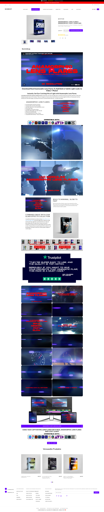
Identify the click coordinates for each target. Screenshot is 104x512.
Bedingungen (43, 508)
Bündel (37, 493)
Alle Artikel (47, 499)
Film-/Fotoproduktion (31, 491)
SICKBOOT (8, 9)
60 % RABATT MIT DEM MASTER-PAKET (52, 2)
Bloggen (66, 9)
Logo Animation (29, 499)
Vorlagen (38, 501)
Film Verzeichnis (48, 493)
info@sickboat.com (11, 492)
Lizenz (37, 508)
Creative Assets (48, 501)
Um (72, 9)
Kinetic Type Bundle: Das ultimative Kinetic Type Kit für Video (68, 477)
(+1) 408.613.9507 (10, 489)
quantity (60, 30)
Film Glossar (48, 495)
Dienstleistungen (47, 9)
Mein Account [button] (96, 4)
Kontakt (78, 9)
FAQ (17, 495)
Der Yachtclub (20, 491)
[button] (92, 4)
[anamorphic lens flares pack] (38, 27)
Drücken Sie (19, 499)
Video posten (29, 493)
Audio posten (29, 495)
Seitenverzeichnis (64, 508)
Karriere (18, 497)
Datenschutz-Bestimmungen (53, 508)
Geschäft (25, 9)
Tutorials (47, 497)
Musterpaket (35, 9)
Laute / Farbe (38, 499)
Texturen (38, 495)
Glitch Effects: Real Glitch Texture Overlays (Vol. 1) (47, 477)
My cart (95, 9)
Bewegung (38, 497)
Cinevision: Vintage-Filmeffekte (26, 477)
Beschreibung (26, 49)
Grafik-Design (29, 497)
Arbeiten (58, 9)
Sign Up (96, 492)
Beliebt (37, 491)
